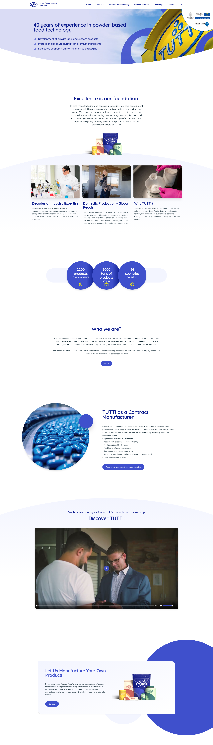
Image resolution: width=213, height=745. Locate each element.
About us (100, 4)
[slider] (95, 606)
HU (182, 5)
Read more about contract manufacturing (123, 467)
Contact (171, 4)
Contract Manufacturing (119, 4)
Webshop (159, 4)
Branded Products (141, 4)
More (106, 363)
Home (88, 4)
